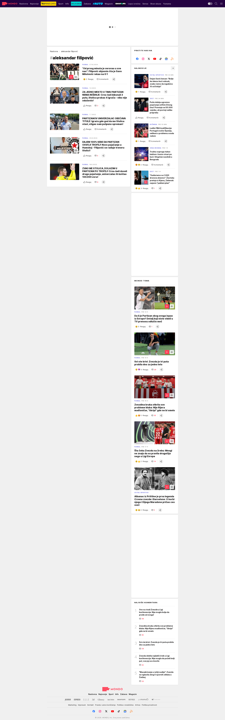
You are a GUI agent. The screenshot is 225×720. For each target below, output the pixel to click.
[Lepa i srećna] (111, 699)
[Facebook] (137, 59)
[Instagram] (143, 59)
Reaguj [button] (88, 106)
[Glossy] (101, 699)
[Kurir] (68, 699)
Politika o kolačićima (125, 705)
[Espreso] (77, 699)
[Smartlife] (121, 699)
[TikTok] (160, 59)
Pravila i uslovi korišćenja (105, 705)
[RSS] (172, 59)
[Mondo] (9, 3)
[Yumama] (143, 699)
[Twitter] (149, 59)
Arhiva (137, 705)
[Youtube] (155, 59)
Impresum (82, 705)
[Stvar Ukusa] (155, 699)
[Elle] (86, 699)
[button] (103, 79)
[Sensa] (132, 699)
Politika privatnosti (149, 705)
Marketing (72, 705)
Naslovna (54, 51)
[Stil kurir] (93, 699)
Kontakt (90, 705)
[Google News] (166, 59)
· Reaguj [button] (89, 79)
